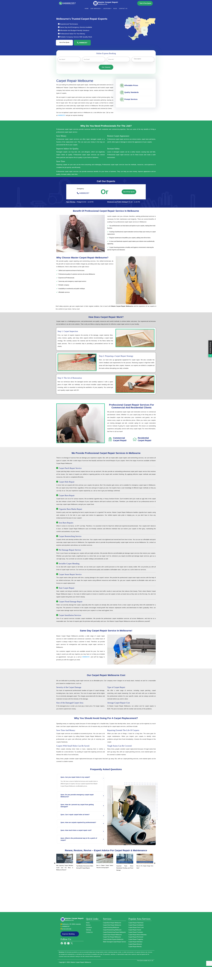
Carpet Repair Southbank (135, 925)
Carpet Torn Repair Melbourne (112, 937)
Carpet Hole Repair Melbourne (112, 925)
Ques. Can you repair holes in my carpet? (75, 777)
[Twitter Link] (71, 943)
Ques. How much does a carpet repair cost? (76, 830)
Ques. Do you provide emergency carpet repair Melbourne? (77, 796)
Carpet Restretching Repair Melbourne (114, 932)
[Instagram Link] (68, 943)
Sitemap (88, 930)
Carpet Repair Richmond (135, 937)
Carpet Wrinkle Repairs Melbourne (113, 939)
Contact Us (123, 8)
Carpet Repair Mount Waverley (137, 934)
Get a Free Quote (129, 192)
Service (88, 925)
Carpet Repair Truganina (135, 939)
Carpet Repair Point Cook (136, 927)
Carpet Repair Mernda (135, 946)
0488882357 (69, 3)
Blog (115, 8)
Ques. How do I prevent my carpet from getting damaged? (77, 805)
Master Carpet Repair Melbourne (81, 962)
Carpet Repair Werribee (135, 941)
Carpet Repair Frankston (135, 932)
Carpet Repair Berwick (135, 944)
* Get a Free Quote (145, 3)
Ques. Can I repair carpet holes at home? (75, 814)
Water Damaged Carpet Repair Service (114, 941)
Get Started (106, 67)
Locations (89, 927)
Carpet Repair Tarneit (134, 930)
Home (87, 8)
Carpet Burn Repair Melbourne (112, 922)
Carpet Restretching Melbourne (112, 930)
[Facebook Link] (62, 943)
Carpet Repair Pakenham (135, 922)
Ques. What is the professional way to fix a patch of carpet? (79, 839)
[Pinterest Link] (65, 943)
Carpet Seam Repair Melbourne (112, 934)
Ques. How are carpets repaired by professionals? (78, 822)
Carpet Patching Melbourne (111, 927)
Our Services (95, 8)
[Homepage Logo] (105, 3)
